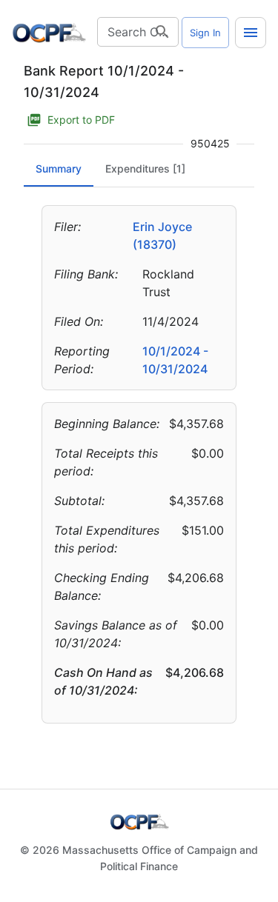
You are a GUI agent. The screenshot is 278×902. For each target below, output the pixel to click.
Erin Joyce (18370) (162, 235)
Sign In (205, 33)
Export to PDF (81, 119)
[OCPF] (49, 32)
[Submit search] (162, 32)
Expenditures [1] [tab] (145, 168)
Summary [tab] (59, 168)
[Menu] (250, 32)
